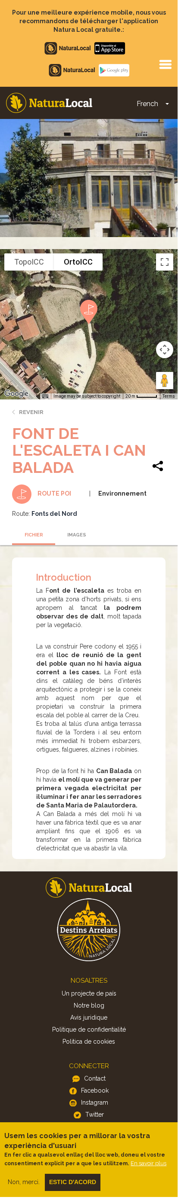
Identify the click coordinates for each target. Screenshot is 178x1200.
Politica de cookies (88, 1041)
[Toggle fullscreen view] (164, 262)
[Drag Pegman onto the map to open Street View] (164, 380)
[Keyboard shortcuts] (45, 396)
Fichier (34, 535)
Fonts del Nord (54, 513)
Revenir (31, 412)
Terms (168, 396)
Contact (95, 1078)
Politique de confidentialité (89, 1029)
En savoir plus (148, 1163)
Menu (165, 64)
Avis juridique (88, 1017)
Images (76, 535)
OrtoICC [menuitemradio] (78, 261)
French (147, 104)
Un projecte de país (89, 993)
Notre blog (89, 1005)
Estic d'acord (72, 1182)
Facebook (95, 1090)
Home (49, 103)
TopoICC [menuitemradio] (29, 261)
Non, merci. (24, 1182)
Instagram (94, 1102)
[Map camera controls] (164, 349)
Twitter (94, 1114)
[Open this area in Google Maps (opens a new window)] (16, 393)
